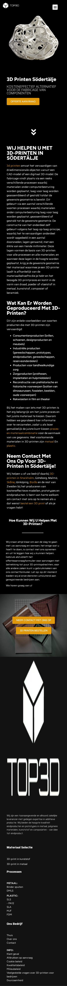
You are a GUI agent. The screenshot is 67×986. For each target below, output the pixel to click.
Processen (14, 871)
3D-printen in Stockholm (31, 476)
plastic (11, 446)
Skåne (11, 482)
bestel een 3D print (32, 503)
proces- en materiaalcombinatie (33, 431)
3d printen (13, 165)
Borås (33, 482)
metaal (49, 441)
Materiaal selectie (20, 847)
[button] (55, 7)
